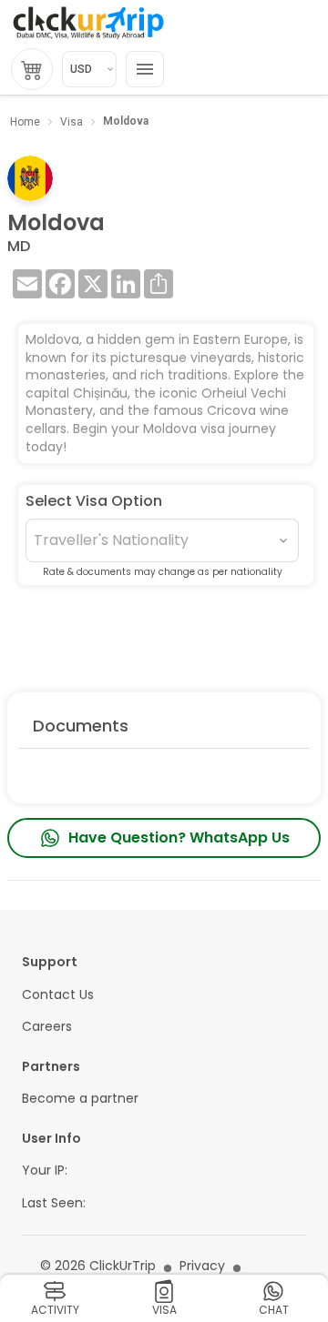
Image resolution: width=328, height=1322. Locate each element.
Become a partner (80, 1098)
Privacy (202, 1266)
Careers (47, 1026)
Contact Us (58, 995)
